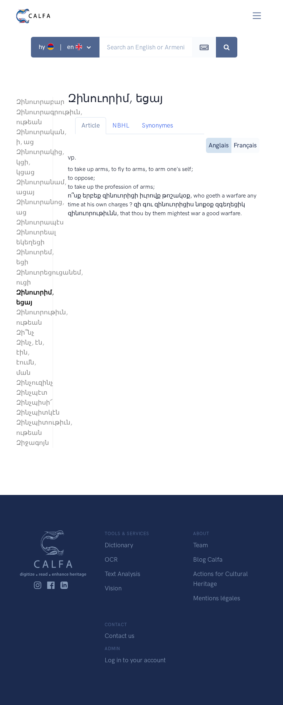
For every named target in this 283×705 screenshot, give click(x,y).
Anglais (219, 145)
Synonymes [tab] (157, 125)
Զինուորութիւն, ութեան (30, 317)
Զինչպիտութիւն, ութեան (30, 427)
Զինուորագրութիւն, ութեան (30, 117)
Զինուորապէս (30, 222)
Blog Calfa (208, 559)
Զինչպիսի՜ (30, 402)
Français (245, 145)
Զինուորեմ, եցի (30, 257)
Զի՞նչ (25, 332)
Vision (113, 588)
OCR (111, 559)
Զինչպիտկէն (30, 412)
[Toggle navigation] (257, 15)
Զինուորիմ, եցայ (30, 297)
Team (200, 545)
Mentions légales (216, 598)
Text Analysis (122, 573)
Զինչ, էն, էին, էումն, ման (30, 357)
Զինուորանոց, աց (30, 207)
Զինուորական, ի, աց (30, 137)
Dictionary (119, 545)
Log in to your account (135, 660)
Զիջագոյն (30, 442)
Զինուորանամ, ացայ (30, 187)
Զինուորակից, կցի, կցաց (30, 161)
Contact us (119, 635)
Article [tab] (90, 125)
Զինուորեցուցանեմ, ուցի (30, 277)
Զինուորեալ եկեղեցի (30, 237)
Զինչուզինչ (30, 382)
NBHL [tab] (120, 125)
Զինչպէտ (30, 392)
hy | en (57, 46)
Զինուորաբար (30, 101)
